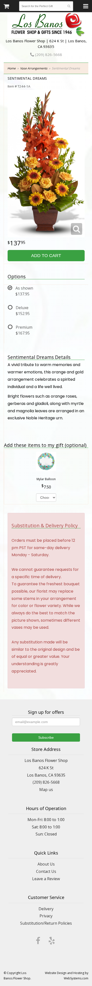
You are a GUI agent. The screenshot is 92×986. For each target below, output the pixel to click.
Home (11, 68)
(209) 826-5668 (48, 54)
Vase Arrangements (33, 68)
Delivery (46, 908)
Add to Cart (46, 255)
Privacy (46, 916)
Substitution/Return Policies (46, 923)
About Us (46, 864)
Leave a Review (46, 878)
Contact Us (46, 871)
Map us (46, 789)
